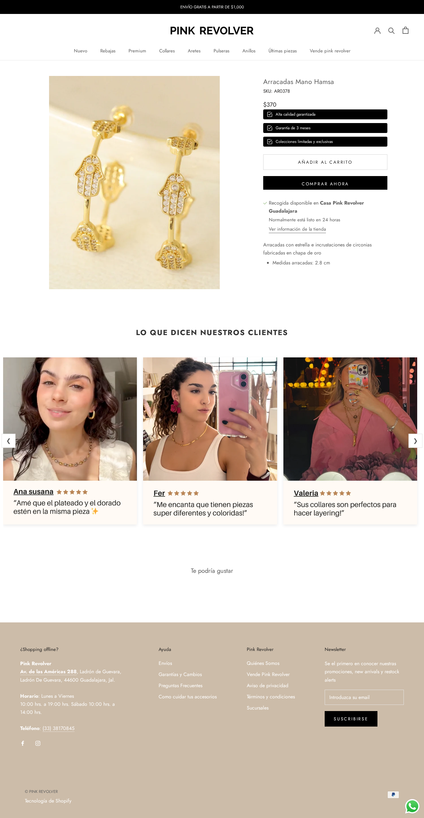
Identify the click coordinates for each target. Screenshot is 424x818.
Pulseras (221, 50)
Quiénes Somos (263, 663)
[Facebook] (22, 743)
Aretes (194, 50)
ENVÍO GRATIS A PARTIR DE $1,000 (212, 7)
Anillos (248, 50)
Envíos (165, 663)
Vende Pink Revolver (268, 674)
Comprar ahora (325, 184)
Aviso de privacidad (267, 685)
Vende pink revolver (330, 50)
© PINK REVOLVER (41, 791)
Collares (167, 50)
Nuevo (80, 50)
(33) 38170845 (58, 728)
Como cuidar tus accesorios (188, 696)
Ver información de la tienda (297, 229)
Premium (137, 50)
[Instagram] (37, 743)
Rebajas (107, 50)
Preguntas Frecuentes (180, 685)
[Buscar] (391, 30)
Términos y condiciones (271, 696)
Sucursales (257, 707)
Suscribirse (351, 719)
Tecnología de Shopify (48, 800)
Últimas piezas (282, 50)
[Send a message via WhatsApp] (412, 806)
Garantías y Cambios (180, 674)
